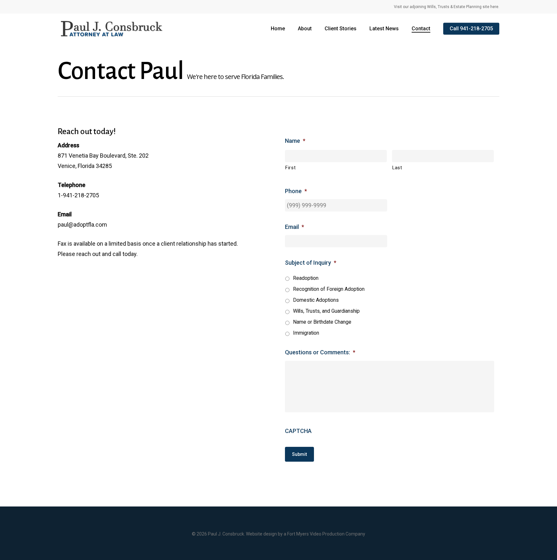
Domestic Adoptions (316, 300)
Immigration (306, 333)
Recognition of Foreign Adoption (329, 289)
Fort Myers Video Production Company (326, 533)
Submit (299, 454)
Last (397, 168)
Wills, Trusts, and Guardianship (326, 311)
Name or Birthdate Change (322, 322)
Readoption (305, 278)
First (290, 168)
